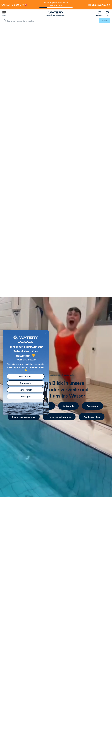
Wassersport (26, 376)
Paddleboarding (91, 416)
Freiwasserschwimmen (59, 416)
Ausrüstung (92, 406)
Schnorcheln (26, 389)
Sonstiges (26, 396)
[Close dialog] (46, 332)
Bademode (68, 406)
